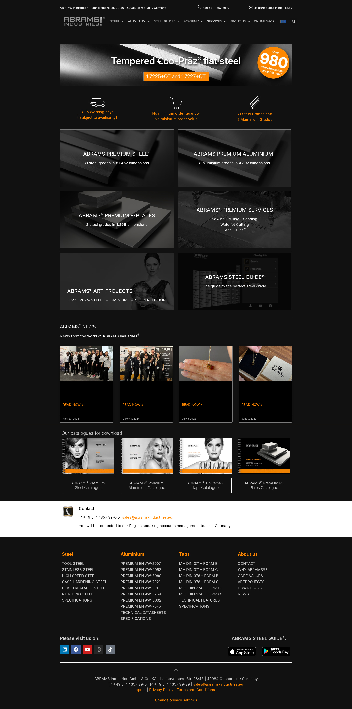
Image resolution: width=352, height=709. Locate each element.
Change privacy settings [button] (176, 700)
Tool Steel (73, 563)
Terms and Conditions (196, 690)
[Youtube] (87, 649)
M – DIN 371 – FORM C (198, 569)
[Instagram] (98, 649)
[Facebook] (76, 649)
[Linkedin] (64, 649)
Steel (115, 21)
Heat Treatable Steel (83, 588)
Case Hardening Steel (84, 582)
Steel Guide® (164, 21)
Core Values (250, 576)
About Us (238, 21)
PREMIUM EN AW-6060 (141, 576)
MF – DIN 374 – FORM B (200, 588)
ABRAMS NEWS (78, 326)
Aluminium (137, 21)
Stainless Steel (78, 569)
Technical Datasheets (143, 612)
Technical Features (199, 600)
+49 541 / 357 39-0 (215, 7)
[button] (293, 21)
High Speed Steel (79, 576)
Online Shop (264, 21)
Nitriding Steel (77, 594)
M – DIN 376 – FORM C (199, 582)
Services (214, 21)
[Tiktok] (110, 649)
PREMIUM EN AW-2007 (141, 563)
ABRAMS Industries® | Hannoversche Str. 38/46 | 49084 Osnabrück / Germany (113, 7)
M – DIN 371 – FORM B (198, 563)
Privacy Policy (161, 690)
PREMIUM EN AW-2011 (140, 588)
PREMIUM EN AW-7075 (141, 606)
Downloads (250, 588)
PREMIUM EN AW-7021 (140, 582)
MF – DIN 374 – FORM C (200, 594)
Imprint (140, 690)
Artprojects (251, 582)
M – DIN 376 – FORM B (198, 576)
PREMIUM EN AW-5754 (141, 594)
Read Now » (73, 405)
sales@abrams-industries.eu (273, 7)
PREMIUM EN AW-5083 (141, 569)
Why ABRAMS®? (252, 569)
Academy (191, 21)
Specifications (77, 600)
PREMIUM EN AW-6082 (141, 600)
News (243, 594)
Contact (246, 563)
